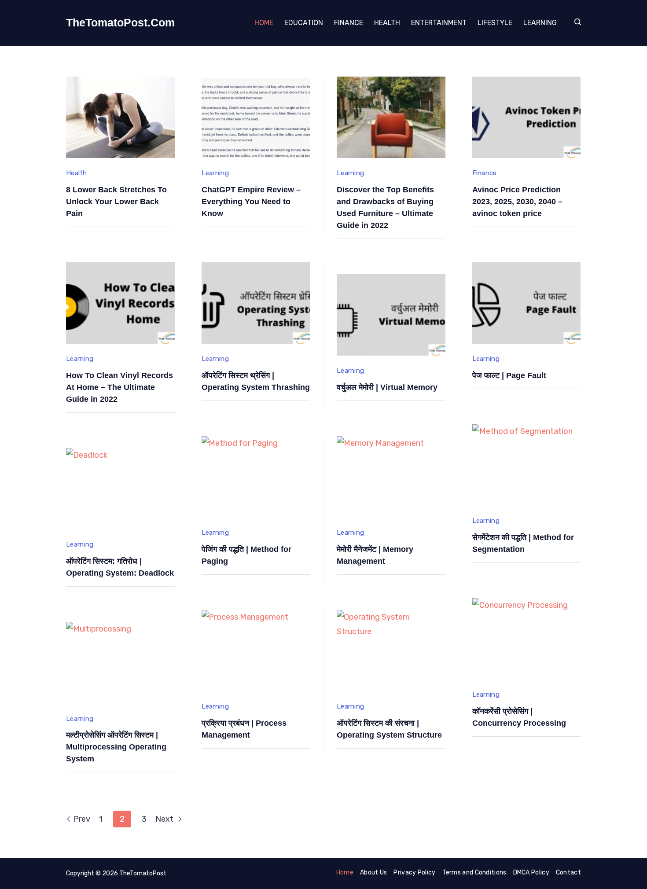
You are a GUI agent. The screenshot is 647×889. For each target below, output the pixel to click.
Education (303, 22)
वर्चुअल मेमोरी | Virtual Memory (387, 387)
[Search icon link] (575, 23)
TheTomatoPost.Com (120, 22)
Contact (568, 872)
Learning (540, 22)
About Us (373, 872)
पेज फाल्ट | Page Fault (509, 375)
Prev (82, 819)
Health (387, 22)
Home (263, 22)
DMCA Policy (531, 872)
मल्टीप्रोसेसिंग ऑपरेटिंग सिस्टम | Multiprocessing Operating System (116, 747)
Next (165, 819)
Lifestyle (495, 22)
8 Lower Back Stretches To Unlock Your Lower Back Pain (116, 201)
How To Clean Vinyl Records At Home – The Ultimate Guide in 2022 (119, 387)
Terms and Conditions (474, 872)
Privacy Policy (414, 872)
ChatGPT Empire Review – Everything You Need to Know (251, 201)
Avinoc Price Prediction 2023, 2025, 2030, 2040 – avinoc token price (517, 201)
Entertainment (439, 22)
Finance (348, 22)
